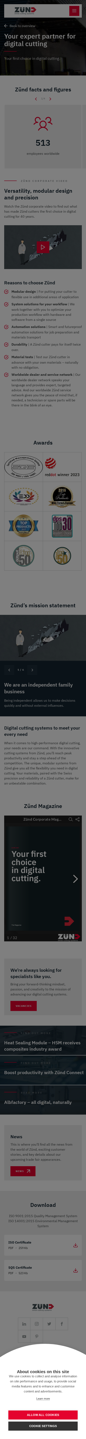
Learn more (43, 1398)
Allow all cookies (43, 1415)
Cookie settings (43, 1426)
